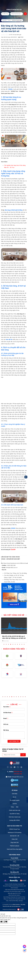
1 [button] (2, 696)
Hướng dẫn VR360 (14, 820)
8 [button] (19, 644)
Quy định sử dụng (14, 813)
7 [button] (17, 644)
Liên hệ (15, 803)
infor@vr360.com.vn (17, 777)
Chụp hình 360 (15, 842)
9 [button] (20, 696)
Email (5, 718)
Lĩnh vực (5, 724)
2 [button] (6, 644)
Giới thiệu (14, 793)
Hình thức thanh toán (14, 817)
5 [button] (11, 696)
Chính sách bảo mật (14, 810)
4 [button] (10, 644)
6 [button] (15, 644)
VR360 (10, 89)
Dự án (14, 797)
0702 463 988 (18, 774)
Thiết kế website (14, 846)
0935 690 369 (18, 771)
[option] (14, 630)
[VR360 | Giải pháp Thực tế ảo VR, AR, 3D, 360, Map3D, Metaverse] (14, 785)
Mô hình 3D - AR (14, 836)
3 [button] (8, 644)
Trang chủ (4, 20)
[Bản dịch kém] (5, 922)
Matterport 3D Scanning (14, 832)
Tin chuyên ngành (14, 800)
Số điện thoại (7, 712)
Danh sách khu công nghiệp (14, 849)
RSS (17, 807)
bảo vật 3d (9, 339)
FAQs (12, 807)
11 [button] (25, 696)
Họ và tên (6, 706)
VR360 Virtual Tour (14, 829)
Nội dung (6, 730)
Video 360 (14, 839)
